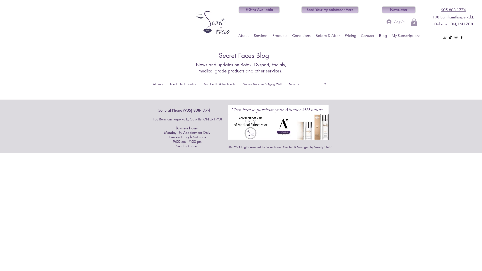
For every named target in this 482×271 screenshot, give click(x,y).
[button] (414, 22)
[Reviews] (445, 37)
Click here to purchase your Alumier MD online (277, 110)
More (292, 84)
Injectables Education (183, 84)
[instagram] (456, 37)
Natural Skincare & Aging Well (262, 84)
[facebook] (462, 37)
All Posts (158, 84)
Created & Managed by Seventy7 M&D (307, 147)
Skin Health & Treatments (219, 84)
